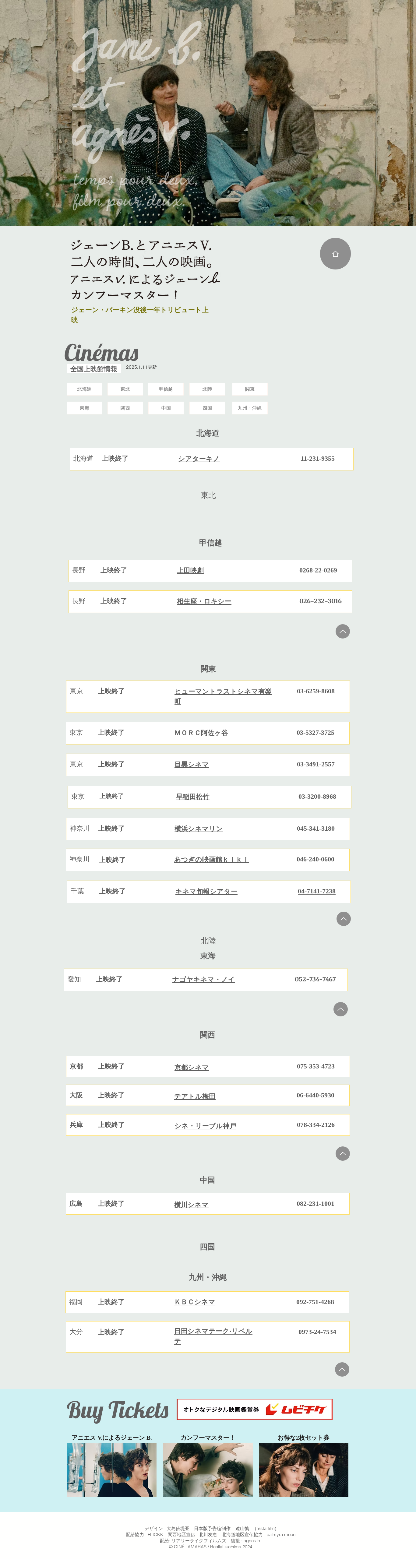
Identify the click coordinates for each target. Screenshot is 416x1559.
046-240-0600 (315, 859)
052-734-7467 (315, 978)
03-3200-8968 (317, 796)
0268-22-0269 (318, 570)
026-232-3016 (320, 600)
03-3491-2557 (316, 764)
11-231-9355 (318, 458)
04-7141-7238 (317, 891)
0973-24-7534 (317, 1332)
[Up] (343, 631)
